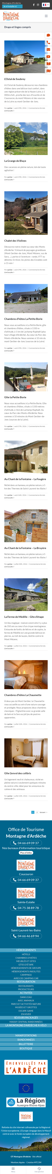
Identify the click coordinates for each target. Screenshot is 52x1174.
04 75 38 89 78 (28, 908)
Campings (26, 974)
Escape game (26, 1010)
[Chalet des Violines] (26, 213)
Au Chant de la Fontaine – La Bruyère (25, 548)
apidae (9, 108)
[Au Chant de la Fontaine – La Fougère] (26, 457)
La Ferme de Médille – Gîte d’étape (24, 616)
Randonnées (26, 1039)
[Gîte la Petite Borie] (26, 376)
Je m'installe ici (10, 6)
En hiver (26, 1014)
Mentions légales (18, 1162)
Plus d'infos (26, 852)
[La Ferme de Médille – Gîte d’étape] (26, 594)
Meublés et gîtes (26, 961)
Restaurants (26, 986)
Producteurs (26, 989)
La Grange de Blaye (15, 160)
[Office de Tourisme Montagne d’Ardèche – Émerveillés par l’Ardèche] (26, 1061)
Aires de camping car (26, 978)
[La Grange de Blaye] (26, 138)
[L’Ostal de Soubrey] (26, 56)
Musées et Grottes (26, 1007)
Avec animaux (26, 1000)
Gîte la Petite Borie (15, 397)
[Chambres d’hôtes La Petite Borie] (26, 298)
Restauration (26, 981)
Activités (26, 992)
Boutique (26, 1048)
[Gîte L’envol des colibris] (26, 752)
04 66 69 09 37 (28, 843)
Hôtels (26, 954)
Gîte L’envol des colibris (17, 773)
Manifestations (26, 1035)
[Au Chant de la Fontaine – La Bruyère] (26, 525)
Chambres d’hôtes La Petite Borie (23, 318)
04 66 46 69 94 (28, 936)
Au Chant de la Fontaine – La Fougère (25, 479)
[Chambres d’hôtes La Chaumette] (26, 674)
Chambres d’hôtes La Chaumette (22, 695)
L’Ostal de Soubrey (14, 79)
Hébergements (26, 950)
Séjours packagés (26, 1017)
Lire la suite (8, 111)
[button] (46, 5)
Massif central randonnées (26, 1021)
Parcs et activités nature (26, 1004)
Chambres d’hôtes (26, 957)
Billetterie (26, 1044)
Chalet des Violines (15, 240)
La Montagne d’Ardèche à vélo (26, 1025)
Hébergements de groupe (26, 968)
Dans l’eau (26, 997)
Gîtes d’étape (26, 964)
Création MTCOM (33, 1162)
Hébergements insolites (26, 971)
